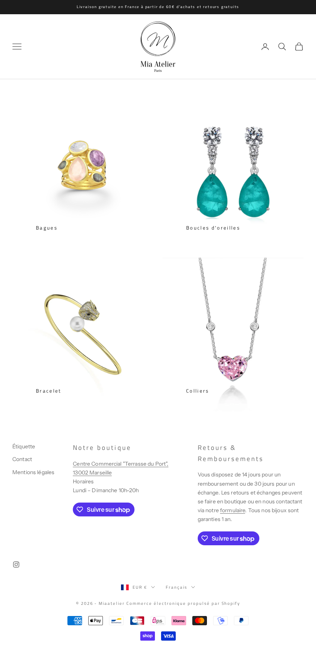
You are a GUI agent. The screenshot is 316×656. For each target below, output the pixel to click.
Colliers (197, 391)
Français (176, 587)
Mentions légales (33, 472)
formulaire (232, 510)
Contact (22, 459)
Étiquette (23, 446)
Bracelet (49, 391)
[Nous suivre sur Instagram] (16, 564)
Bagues (46, 227)
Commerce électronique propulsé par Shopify (183, 603)
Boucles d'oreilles (213, 227)
